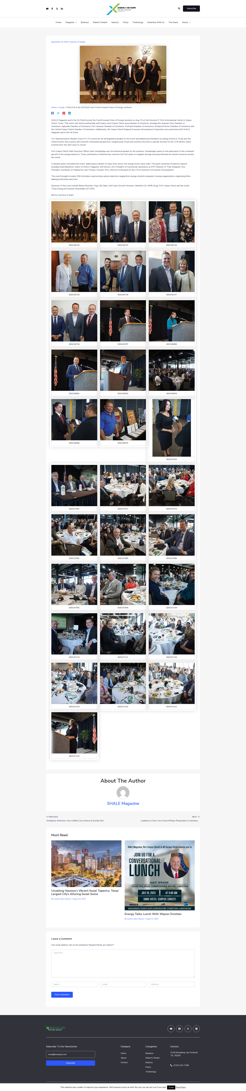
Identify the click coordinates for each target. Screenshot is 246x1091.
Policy (125, 22)
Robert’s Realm (100, 22)
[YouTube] (47, 9)
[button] (179, 8)
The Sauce (173, 22)
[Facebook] (52, 9)
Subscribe (70, 1063)
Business (85, 22)
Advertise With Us (155, 22)
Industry (115, 22)
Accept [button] (171, 1087)
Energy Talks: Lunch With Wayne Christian (153, 914)
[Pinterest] (64, 113)
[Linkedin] (62, 9)
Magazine (69, 22)
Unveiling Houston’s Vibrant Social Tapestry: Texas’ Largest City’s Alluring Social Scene (85, 892)
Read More (181, 1087)
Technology (137, 22)
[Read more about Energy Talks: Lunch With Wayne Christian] (160, 875)
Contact (124, 1062)
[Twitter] (57, 9)
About (185, 22)
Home (58, 22)
